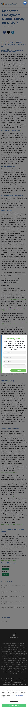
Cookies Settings (14, 701)
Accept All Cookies (14, 705)
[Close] (25, 336)
